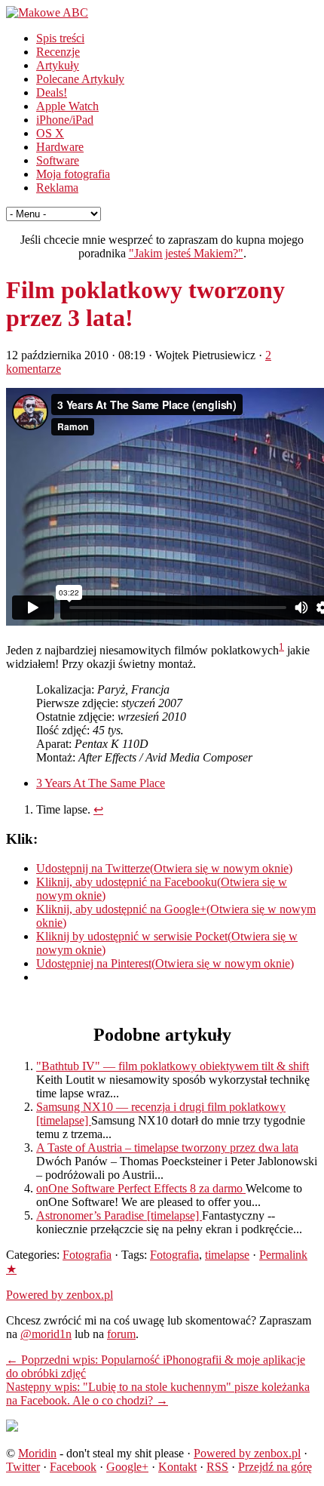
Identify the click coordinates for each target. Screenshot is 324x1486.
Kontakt (177, 1466)
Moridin (37, 1453)
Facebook (73, 1466)
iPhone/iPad (64, 119)
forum (121, 1334)
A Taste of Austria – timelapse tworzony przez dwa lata (167, 1147)
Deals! (51, 92)
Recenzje (58, 51)
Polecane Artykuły (80, 78)
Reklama (57, 187)
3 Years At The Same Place (100, 783)
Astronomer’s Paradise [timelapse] (119, 1215)
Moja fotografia (73, 174)
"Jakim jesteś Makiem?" (186, 253)
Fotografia (87, 1254)
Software (57, 160)
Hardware (60, 146)
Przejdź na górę (275, 1466)
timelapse (227, 1254)
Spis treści (60, 38)
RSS (217, 1466)
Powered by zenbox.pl (59, 1294)
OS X (50, 133)
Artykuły (57, 65)
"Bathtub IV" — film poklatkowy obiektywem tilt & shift (172, 1066)
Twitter (23, 1466)
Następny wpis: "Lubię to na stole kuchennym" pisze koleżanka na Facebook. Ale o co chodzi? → (158, 1393)
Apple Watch (67, 106)
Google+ (127, 1466)
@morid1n (46, 1334)
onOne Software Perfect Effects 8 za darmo (141, 1188)
